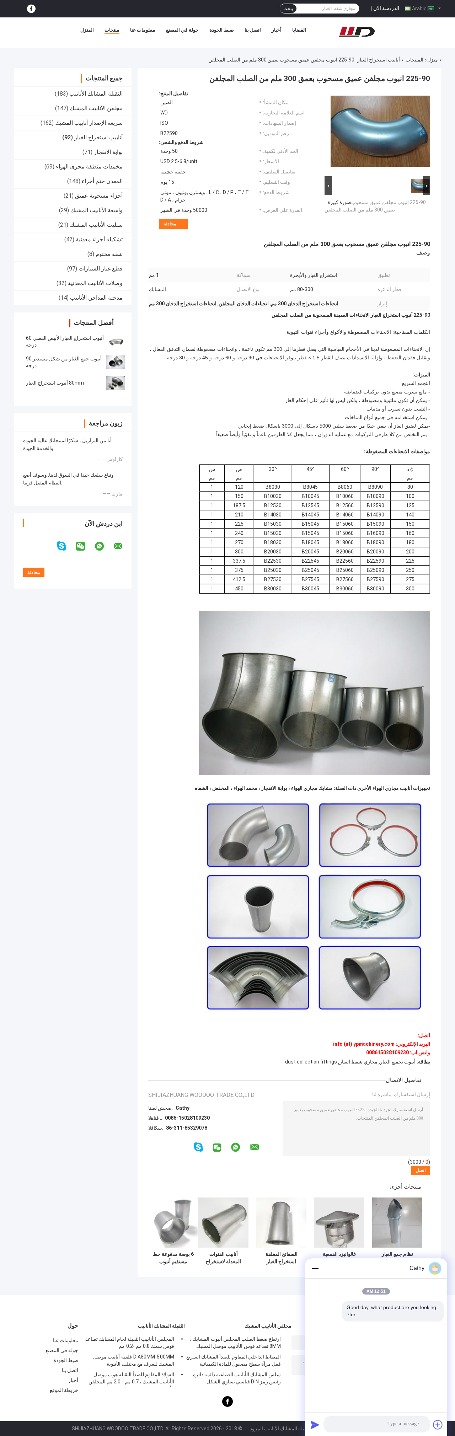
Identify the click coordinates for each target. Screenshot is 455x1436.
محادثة (170, 223)
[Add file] (438, 1424)
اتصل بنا (253, 30)
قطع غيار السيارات (101, 268)
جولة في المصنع (182, 30)
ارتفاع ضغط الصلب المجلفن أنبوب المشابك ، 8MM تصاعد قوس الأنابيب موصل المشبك (235, 1342)
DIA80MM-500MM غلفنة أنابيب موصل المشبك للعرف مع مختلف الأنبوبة (133, 1360)
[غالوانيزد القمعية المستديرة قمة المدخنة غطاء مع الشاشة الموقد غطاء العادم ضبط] (339, 1222)
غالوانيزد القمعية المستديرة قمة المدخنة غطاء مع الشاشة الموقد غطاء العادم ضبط (339, 1258)
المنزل (87, 30)
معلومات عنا (142, 30)
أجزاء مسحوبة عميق (99, 195)
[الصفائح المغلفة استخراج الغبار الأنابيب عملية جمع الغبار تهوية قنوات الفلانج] (281, 1222)
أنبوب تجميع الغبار (398, 1062)
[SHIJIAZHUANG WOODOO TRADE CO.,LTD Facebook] (31, 8)
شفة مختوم (109, 254)
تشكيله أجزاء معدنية (99, 239)
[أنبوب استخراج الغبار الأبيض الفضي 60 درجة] (115, 341)
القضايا (299, 30)
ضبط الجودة (221, 30)
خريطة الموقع (64, 1390)
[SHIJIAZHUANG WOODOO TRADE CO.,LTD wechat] (85, 546)
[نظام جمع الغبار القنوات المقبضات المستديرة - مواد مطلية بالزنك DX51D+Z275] (397, 1222)
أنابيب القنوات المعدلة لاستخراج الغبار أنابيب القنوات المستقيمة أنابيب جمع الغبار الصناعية (223, 1258)
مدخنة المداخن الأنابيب (96, 297)
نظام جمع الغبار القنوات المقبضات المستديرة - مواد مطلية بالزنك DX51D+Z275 (397, 1258)
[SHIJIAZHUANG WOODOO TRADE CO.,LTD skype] (66, 546)
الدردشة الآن (386, 8)
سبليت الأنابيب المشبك (96, 224)
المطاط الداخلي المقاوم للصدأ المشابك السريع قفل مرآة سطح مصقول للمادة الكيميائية (233, 1360)
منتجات (112, 30)
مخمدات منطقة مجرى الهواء (89, 166)
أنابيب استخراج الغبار (378, 60)
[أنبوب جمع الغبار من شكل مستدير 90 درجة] (115, 362)
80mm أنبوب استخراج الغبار (55, 383)
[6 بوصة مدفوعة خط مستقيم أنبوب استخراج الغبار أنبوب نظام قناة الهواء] (173, 1222)
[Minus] (315, 1268)
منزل (432, 60)
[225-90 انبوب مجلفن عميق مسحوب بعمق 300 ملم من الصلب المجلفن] (380, 132)
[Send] (315, 1424)
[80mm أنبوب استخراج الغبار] (115, 382)
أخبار (277, 30)
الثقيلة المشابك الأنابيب (96, 93)
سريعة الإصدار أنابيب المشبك (89, 122)
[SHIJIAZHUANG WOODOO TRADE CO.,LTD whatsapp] (104, 546)
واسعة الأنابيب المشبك (96, 210)
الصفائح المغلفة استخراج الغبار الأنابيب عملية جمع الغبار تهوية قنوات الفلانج (281, 1258)
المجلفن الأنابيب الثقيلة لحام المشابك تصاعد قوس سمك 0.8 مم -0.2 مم (129, 1342)
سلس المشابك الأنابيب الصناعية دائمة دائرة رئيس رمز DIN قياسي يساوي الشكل (237, 1378)
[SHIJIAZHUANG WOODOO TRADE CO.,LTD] (357, 31)
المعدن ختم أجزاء (102, 181)
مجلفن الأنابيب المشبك (96, 108)
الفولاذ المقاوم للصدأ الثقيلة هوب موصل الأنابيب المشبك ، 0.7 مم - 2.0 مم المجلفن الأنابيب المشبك (131, 1379)
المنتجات (414, 60)
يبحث (288, 8)
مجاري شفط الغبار (358, 1062)
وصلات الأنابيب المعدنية (95, 283)
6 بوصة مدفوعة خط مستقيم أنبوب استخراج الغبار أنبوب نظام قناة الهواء (173, 1258)
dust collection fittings (311, 1062)
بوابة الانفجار (108, 152)
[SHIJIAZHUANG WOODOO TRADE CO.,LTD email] (123, 546)
